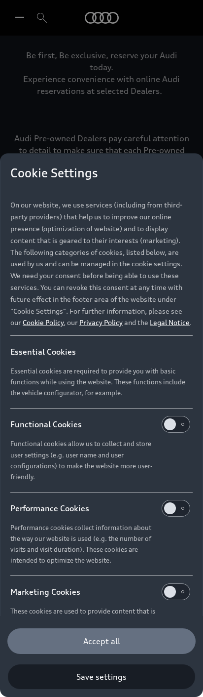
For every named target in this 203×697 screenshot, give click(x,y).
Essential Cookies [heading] (43, 352)
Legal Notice (170, 322)
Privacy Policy (101, 322)
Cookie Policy (43, 322)
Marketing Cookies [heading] (45, 592)
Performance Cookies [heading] (49, 508)
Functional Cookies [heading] (46, 424)
